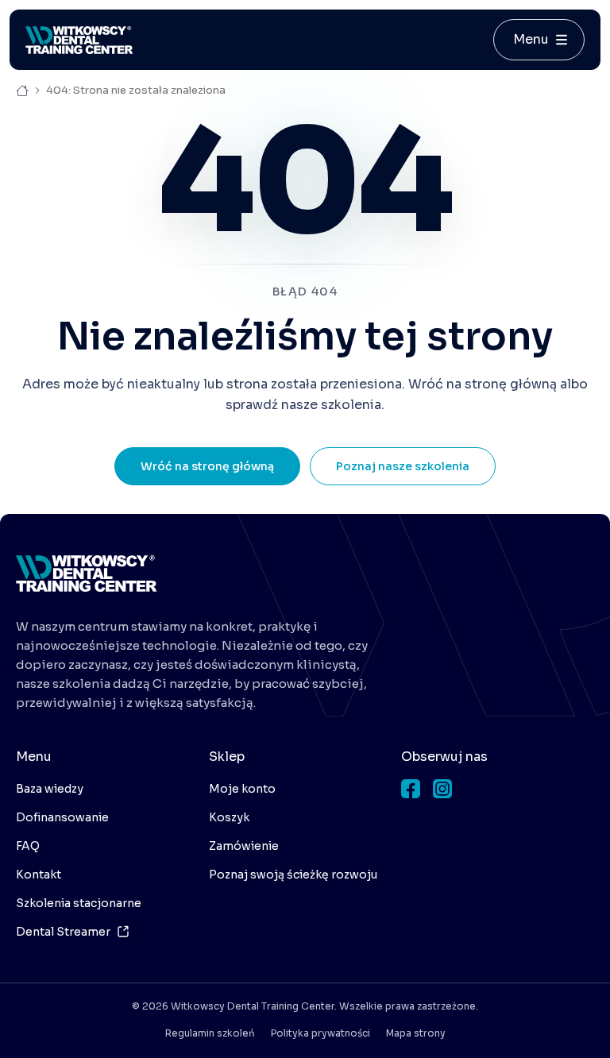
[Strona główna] (79, 40)
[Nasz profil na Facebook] (410, 788)
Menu (531, 39)
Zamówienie (244, 846)
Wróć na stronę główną (207, 466)
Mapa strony (416, 1033)
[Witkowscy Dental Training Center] (86, 573)
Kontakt (38, 874)
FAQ (28, 846)
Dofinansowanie (62, 817)
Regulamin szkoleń (210, 1033)
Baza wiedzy (49, 789)
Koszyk (229, 817)
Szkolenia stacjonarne (78, 903)
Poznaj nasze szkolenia (402, 466)
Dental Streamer (63, 932)
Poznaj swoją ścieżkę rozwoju (293, 874)
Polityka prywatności (320, 1033)
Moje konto (242, 789)
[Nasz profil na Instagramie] (442, 788)
